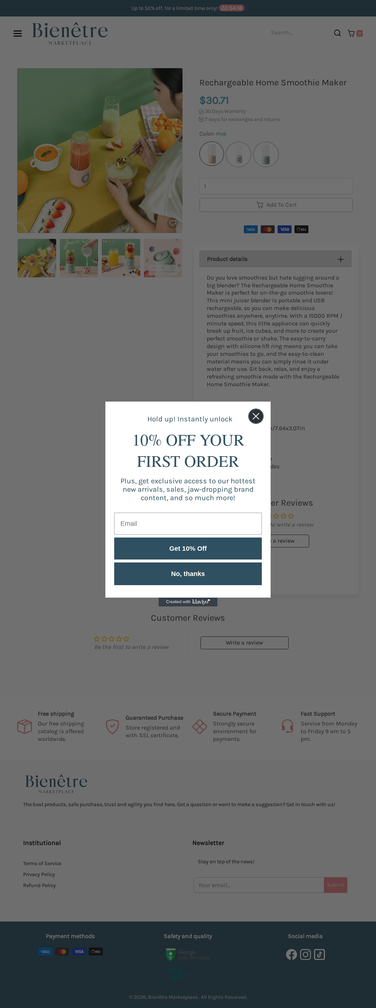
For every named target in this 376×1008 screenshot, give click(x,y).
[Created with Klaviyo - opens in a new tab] (188, 602)
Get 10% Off (188, 548)
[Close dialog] (256, 416)
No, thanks (188, 573)
